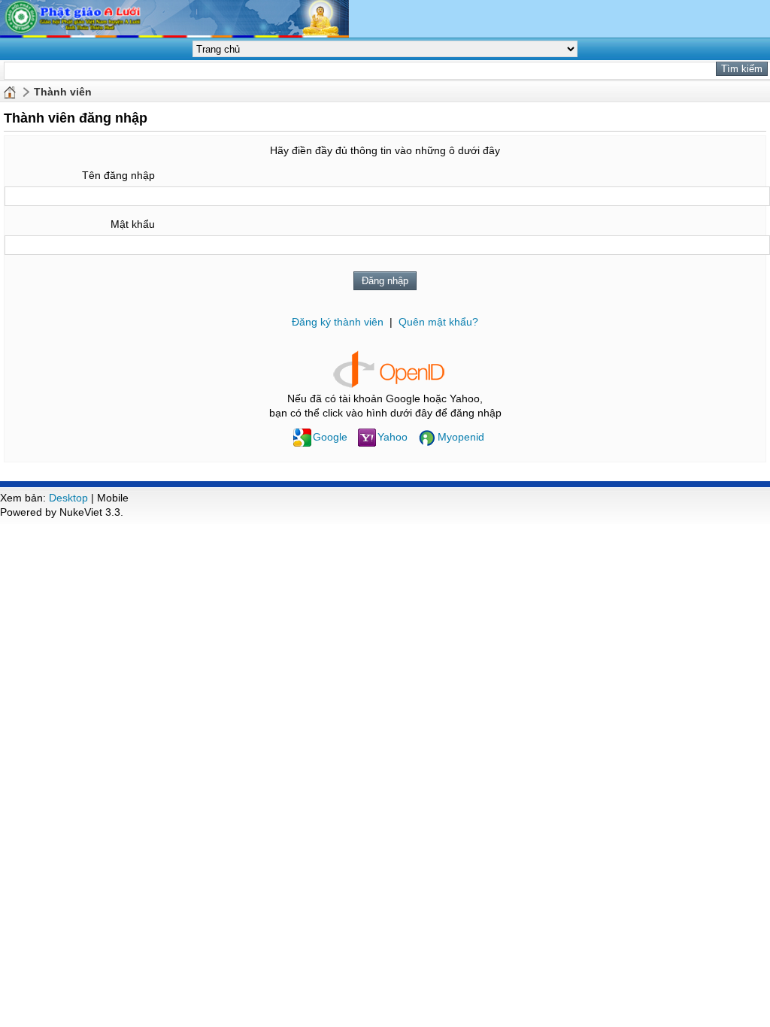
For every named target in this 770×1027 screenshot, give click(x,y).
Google (330, 437)
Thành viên (63, 92)
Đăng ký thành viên (337, 322)
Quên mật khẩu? (438, 322)
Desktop (68, 498)
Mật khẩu (133, 224)
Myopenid (461, 437)
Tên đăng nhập (118, 175)
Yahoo (392, 437)
